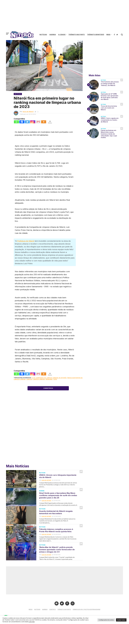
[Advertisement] (64, 17)
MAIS (108, 34)
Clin (33, 378)
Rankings (49, 379)
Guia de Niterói (28, 111)
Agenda (52, 34)
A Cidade (62, 34)
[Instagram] (32, 121)
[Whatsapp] (16, 121)
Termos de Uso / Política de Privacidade (86, 609)
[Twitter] (27, 121)
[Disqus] (48, 433)
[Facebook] (21, 121)
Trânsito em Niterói (95, 34)
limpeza (29, 379)
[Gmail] (38, 121)
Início (30, 609)
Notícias (43, 34)
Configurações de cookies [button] (106, 620)
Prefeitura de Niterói (25, 241)
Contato (52, 609)
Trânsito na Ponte (76, 34)
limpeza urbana (39, 379)
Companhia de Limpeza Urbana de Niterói (51, 378)
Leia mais (32, 621)
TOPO (55, 379)
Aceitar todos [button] (121, 620)
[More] (43, 121)
